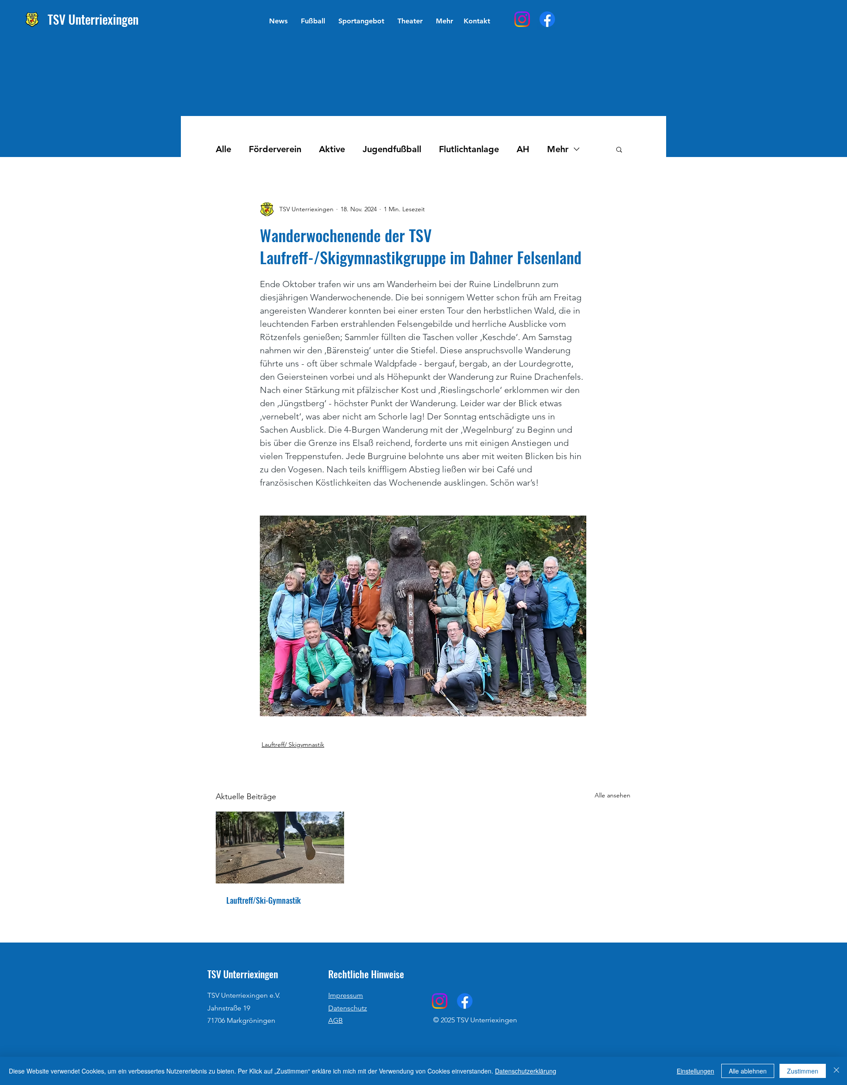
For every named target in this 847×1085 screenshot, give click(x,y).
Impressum (345, 995)
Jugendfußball (392, 149)
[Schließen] (836, 1071)
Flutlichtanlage (469, 149)
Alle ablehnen (748, 1070)
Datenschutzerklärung (525, 1070)
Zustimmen (802, 1070)
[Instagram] (522, 19)
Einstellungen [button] (695, 1070)
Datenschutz (347, 1008)
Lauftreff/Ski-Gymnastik (263, 900)
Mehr (558, 149)
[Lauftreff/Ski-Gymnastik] (280, 847)
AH (523, 149)
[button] (313, 21)
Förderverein (275, 149)
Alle (223, 149)
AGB (335, 1020)
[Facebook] (547, 19)
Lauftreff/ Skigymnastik (293, 744)
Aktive (332, 149)
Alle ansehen (612, 795)
